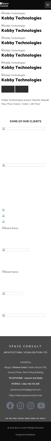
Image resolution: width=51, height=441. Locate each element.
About (10, 418)
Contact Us (42, 418)
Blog (37, 418)
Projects (15, 418)
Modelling (27, 418)
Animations (21, 418)
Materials (33, 418)
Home (7, 418)
